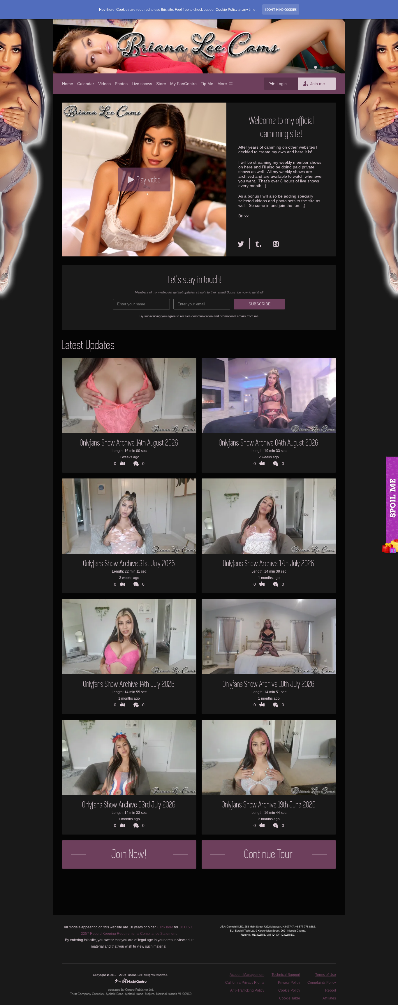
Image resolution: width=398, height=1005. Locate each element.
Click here (165, 927)
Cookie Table (289, 998)
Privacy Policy (289, 983)
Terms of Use (325, 975)
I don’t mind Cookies (281, 10)
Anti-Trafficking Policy (247, 990)
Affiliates (329, 998)
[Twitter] (243, 243)
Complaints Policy (321, 983)
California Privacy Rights (244, 983)
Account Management (247, 975)
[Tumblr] (258, 243)
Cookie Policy (289, 990)
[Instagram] (276, 243)
